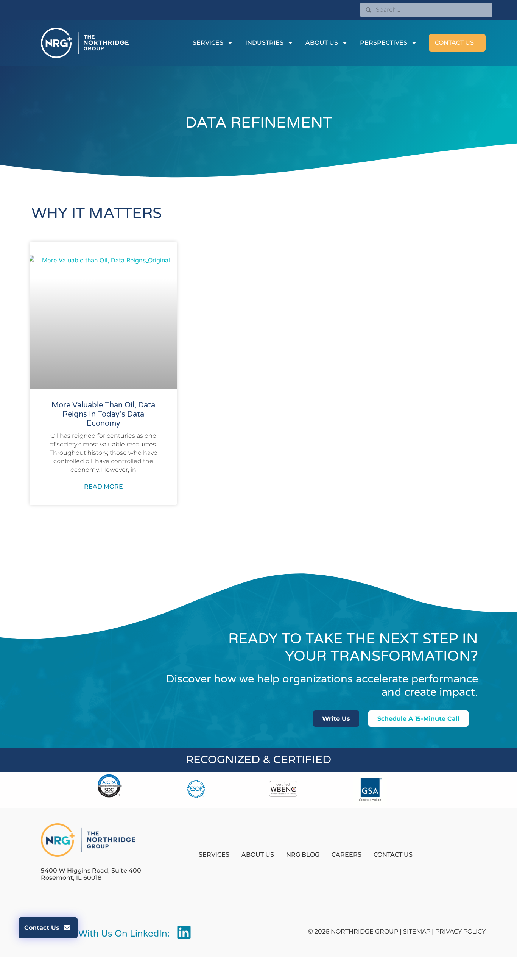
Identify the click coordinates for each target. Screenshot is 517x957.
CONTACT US (454, 42)
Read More (103, 486)
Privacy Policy (460, 931)
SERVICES (208, 42)
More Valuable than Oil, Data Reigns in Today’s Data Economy (103, 414)
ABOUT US (321, 42)
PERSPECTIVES (383, 42)
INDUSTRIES (264, 42)
